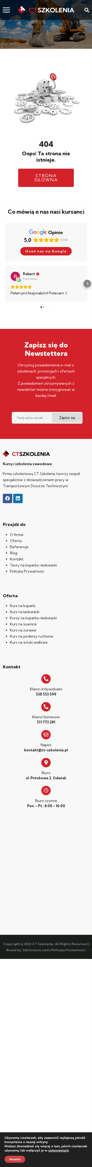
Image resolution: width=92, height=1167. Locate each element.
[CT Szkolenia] (46, 10)
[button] (4, 283)
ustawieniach (58, 1150)
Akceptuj (15, 1159)
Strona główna (46, 177)
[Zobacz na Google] (15, 276)
